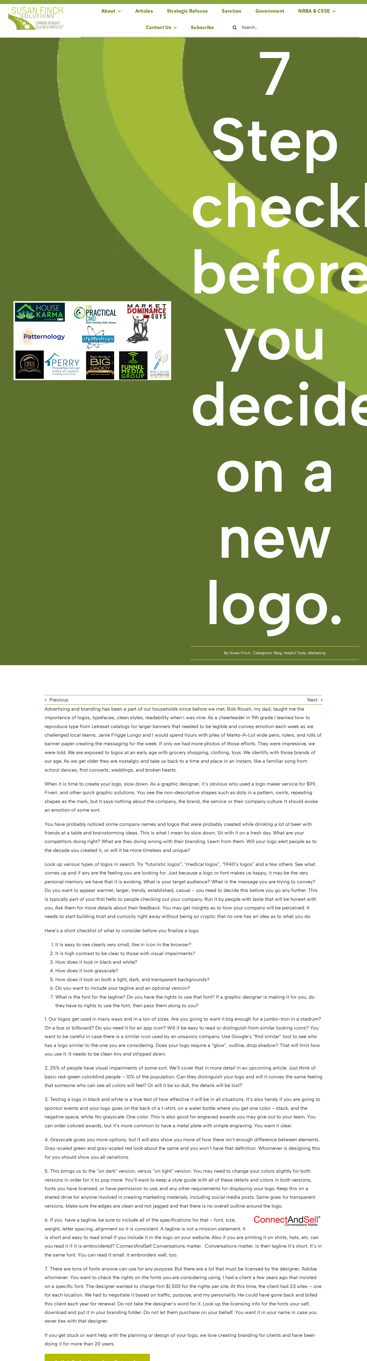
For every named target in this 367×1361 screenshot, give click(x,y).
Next (312, 700)
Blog (278, 653)
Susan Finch (239, 653)
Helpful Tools (295, 653)
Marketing (316, 653)
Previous (59, 700)
